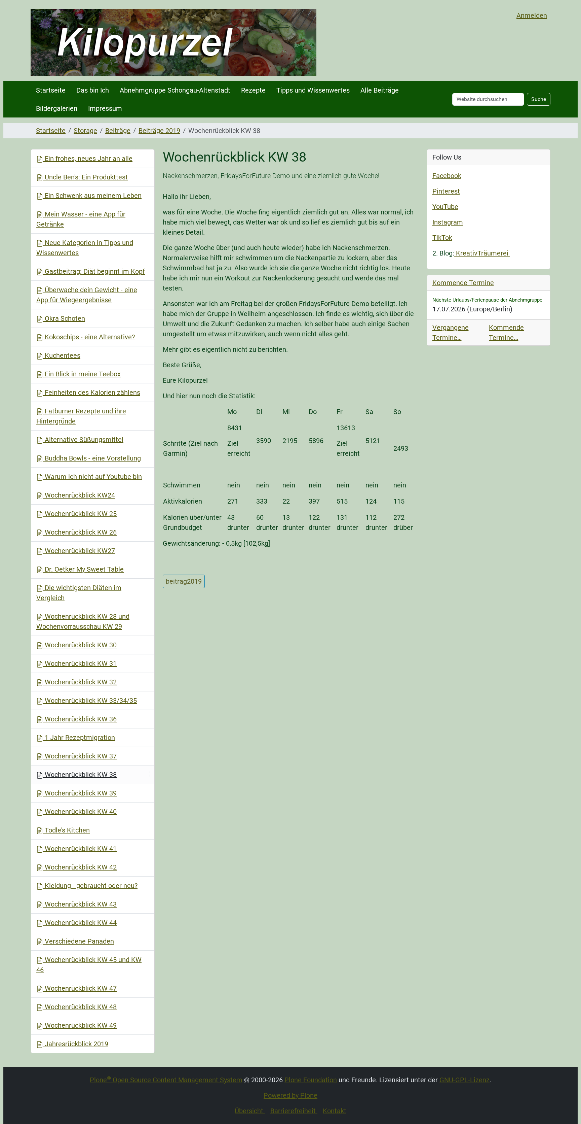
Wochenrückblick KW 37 (80, 756)
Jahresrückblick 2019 (75, 1044)
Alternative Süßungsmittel (83, 440)
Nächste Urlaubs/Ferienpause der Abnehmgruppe (487, 300)
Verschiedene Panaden (78, 941)
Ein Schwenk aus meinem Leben (92, 196)
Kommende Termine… (506, 332)
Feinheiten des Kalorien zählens (91, 392)
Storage (85, 131)
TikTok (442, 238)
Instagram (447, 222)
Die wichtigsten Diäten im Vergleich (78, 593)
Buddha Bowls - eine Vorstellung (92, 458)
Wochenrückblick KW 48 (80, 1007)
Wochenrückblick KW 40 (80, 812)
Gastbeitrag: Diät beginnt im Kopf (94, 271)
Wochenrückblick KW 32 (80, 682)
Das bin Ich (92, 90)
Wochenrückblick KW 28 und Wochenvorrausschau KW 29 (82, 621)
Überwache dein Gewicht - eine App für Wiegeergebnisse (86, 295)
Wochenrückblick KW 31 (80, 663)
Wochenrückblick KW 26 (80, 532)
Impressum (105, 108)
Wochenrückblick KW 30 (80, 645)
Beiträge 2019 (159, 131)
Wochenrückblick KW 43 (80, 904)
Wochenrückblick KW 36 (80, 719)
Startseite (51, 90)
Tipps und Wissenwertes (313, 90)
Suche (538, 99)
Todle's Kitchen (66, 830)
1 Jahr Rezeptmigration (79, 738)
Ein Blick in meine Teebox (82, 374)
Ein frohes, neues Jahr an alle (87, 159)
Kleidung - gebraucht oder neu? (90, 886)
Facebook (446, 176)
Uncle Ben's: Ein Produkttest (85, 177)
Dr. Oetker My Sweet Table (83, 569)
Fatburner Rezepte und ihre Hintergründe (81, 416)
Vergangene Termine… (450, 332)
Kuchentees (61, 355)
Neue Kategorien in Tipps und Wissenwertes (84, 248)
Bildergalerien (56, 108)
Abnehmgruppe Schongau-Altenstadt (175, 90)
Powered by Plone (290, 1095)
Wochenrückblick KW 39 (80, 793)
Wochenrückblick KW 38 (80, 775)
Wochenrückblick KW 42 (80, 867)
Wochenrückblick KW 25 (80, 514)
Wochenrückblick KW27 (79, 551)
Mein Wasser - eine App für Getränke (80, 219)
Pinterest (446, 191)
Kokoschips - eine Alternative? (89, 337)
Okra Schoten (64, 318)
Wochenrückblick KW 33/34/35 (90, 700)
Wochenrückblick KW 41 (80, 849)
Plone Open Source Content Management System (166, 1080)
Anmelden (531, 15)
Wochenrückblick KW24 (79, 495)
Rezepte (253, 90)
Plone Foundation (310, 1080)
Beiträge (117, 131)
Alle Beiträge (379, 90)
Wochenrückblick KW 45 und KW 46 (89, 965)
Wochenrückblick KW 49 (80, 1025)
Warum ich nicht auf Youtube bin (92, 477)
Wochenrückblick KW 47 (80, 988)
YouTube (445, 207)
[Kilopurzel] (173, 42)
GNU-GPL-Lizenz (464, 1080)
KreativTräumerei (482, 253)
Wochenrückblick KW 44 (80, 923)
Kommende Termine (463, 283)
